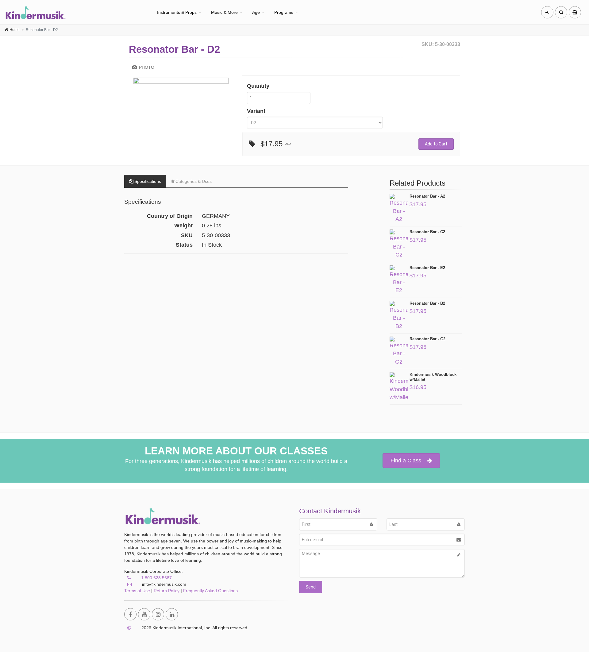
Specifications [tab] (147, 181)
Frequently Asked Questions (210, 590)
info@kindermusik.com (163, 584)
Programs (283, 12)
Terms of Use (137, 590)
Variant (256, 111)
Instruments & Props (177, 12)
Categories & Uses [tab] (193, 181)
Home (15, 30)
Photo (146, 67)
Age (256, 12)
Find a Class (406, 460)
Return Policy (166, 590)
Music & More (224, 12)
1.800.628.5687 (156, 577)
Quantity (258, 86)
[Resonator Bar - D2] (181, 82)
